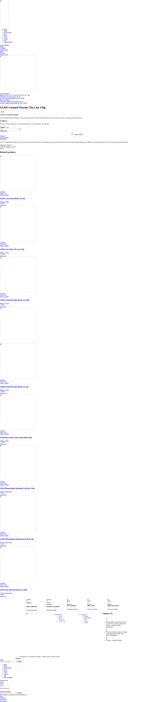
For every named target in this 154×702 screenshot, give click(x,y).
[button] (3, 205)
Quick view (3, 193)
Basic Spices (87, 618)
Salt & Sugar (8, 491)
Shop (60, 618)
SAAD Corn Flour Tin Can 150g (12, 249)
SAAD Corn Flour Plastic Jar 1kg (9, 98)
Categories (84, 614)
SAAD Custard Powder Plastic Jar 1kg (11, 103)
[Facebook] (104, 646)
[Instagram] (109, 653)
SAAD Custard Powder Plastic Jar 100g (14, 300)
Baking (9, 147)
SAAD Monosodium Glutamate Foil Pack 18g (17, 539)
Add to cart (3, 131)
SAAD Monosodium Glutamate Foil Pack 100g (17, 488)
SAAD (6, 95)
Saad (85, 619)
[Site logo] (4, 26)
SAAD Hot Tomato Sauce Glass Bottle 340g (16, 437)
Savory (86, 621)
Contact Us (62, 621)
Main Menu (58, 614)
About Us (61, 619)
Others (2, 441)
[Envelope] (124, 646)
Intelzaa (18, 658)
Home (2, 95)
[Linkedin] (104, 653)
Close (1, 660)
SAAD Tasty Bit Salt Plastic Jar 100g (13, 590)
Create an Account (5, 691)
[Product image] (18, 378)
